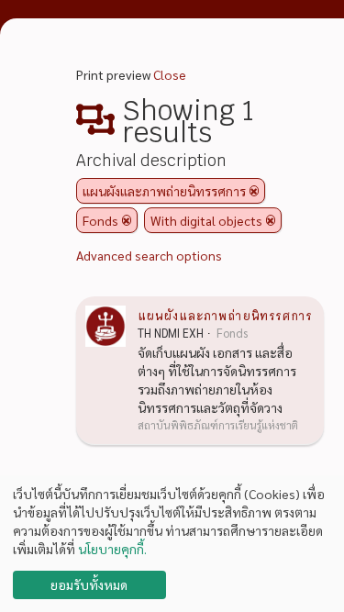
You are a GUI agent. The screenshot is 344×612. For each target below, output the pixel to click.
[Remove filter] (254, 191)
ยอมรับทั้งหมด (89, 584)
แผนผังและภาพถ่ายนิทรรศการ (225, 315)
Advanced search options (149, 255)
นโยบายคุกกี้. (112, 548)
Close (169, 74)
